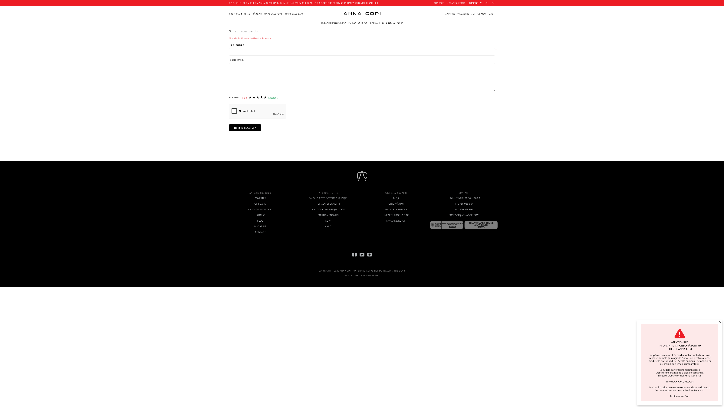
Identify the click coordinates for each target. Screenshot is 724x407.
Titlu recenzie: (236, 44)
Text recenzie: (236, 59)
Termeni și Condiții (328, 203)
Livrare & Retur (396, 220)
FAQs (396, 198)
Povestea (260, 198)
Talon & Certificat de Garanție (328, 198)
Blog (260, 220)
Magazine (260, 226)
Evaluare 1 (250, 97)
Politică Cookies (328, 215)
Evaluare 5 (265, 97)
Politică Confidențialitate (328, 209)
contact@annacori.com (464, 215)
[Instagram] (369, 257)
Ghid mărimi (396, 203)
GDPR (328, 220)
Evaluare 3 (257, 97)
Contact (260, 232)
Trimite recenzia (245, 127)
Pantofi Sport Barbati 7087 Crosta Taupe (377, 22)
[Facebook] (354, 257)
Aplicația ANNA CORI (260, 209)
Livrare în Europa (396, 209)
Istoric (260, 215)
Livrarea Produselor (396, 215)
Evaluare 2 (253, 97)
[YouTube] (362, 257)
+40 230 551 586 (464, 209)
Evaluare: (234, 97)
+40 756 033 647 (464, 203)
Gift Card (260, 203)
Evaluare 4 (261, 97)
